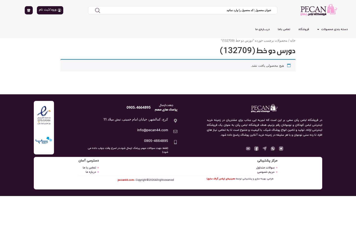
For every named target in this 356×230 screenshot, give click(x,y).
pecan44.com (126, 180)
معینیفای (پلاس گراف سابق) (221, 178)
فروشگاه (304, 29)
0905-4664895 (156, 141)
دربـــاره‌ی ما (262, 29)
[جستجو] (97, 10)
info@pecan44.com (152, 130)
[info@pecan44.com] (175, 131)
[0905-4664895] (175, 142)
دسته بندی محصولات (334, 29)
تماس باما (284, 29)
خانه (292, 40)
